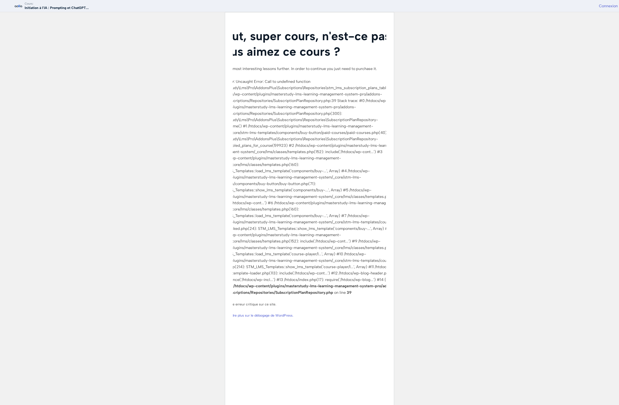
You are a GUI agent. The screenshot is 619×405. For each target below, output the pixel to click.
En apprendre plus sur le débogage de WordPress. (254, 315)
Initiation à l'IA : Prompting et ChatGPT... (57, 8)
